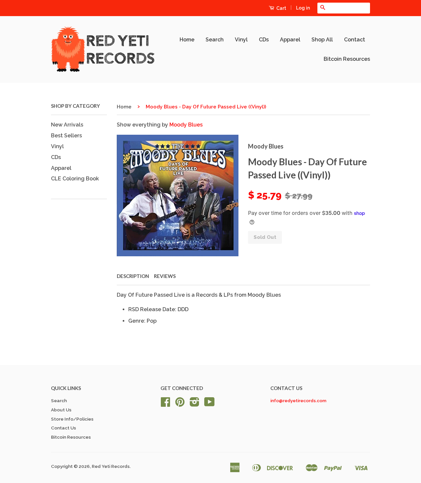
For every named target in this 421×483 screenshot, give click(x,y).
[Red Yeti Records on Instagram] (194, 404)
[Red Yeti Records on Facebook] (165, 404)
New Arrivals (67, 125)
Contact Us (63, 427)
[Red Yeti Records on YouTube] (209, 404)
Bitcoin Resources (347, 59)
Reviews (165, 276)
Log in (303, 8)
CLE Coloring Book (75, 178)
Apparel (290, 39)
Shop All (322, 39)
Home (187, 39)
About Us (61, 409)
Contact (354, 39)
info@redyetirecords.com (298, 400)
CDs (264, 39)
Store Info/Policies (72, 419)
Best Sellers (66, 135)
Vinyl (241, 39)
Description (133, 276)
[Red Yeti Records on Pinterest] (180, 404)
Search (215, 39)
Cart (280, 8)
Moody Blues (186, 125)
